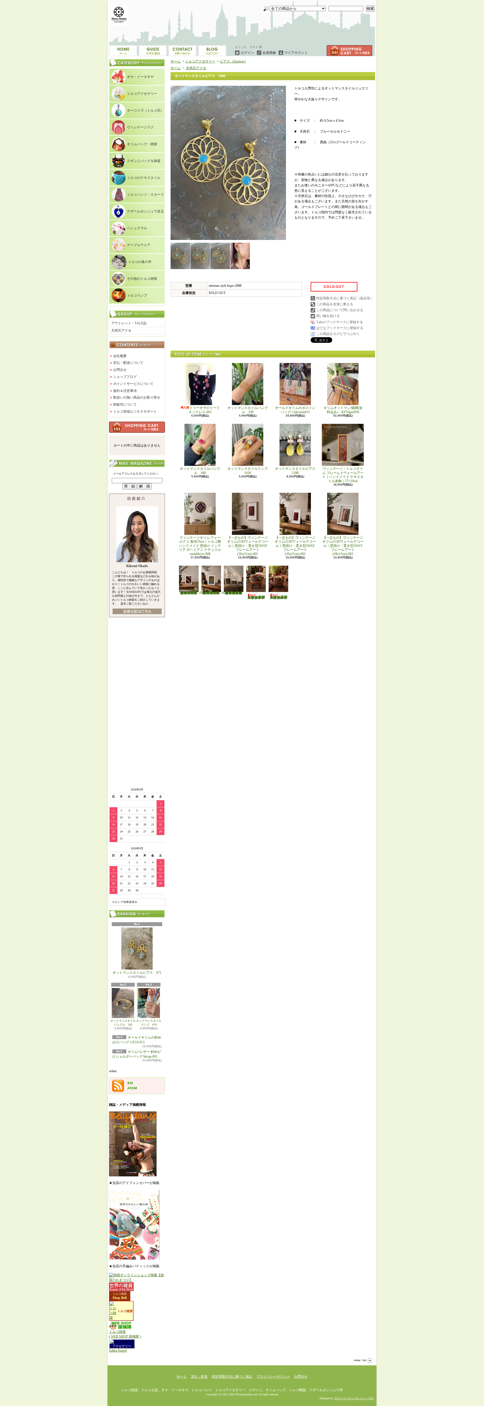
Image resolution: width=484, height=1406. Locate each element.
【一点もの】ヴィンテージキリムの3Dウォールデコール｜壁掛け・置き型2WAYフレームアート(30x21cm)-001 (247, 546)
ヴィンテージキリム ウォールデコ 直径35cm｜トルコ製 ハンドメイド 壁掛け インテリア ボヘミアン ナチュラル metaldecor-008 (201, 546)
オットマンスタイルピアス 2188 (295, 471)
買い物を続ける (328, 316)
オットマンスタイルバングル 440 (200, 471)
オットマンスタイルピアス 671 (137, 973)
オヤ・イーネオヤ (140, 77)
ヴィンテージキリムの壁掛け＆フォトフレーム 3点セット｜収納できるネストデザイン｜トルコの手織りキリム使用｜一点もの (233, 593)
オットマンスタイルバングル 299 (247, 410)
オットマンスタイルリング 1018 (249, 471)
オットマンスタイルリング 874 (148, 1022)
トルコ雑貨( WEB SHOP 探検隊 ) (125, 1334)
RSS (130, 1083)
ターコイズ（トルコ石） (145, 110)
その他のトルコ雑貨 (142, 279)
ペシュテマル (137, 228)
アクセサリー (122, 1346)
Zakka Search (118, 1350)
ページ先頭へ (363, 1360)
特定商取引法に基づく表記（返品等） (344, 298)
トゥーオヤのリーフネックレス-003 (204, 410)
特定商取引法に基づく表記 (232, 1377)
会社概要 (120, 356)
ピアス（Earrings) (233, 61)
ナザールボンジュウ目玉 (145, 211)
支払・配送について (153, 50)
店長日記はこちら (137, 611)
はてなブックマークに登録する (339, 328)
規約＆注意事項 (125, 391)
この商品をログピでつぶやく (338, 334)
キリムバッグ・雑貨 (142, 144)
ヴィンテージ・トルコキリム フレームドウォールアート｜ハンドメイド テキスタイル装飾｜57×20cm (343, 475)
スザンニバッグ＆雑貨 (143, 161)
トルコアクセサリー (142, 94)
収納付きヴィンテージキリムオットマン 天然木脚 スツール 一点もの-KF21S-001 (256, 597)
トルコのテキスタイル (143, 178)
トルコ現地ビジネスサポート (135, 411)
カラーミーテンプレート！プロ (354, 1398)
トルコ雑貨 (120, 1293)
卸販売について (125, 404)
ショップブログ (182, 50)
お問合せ (212, 50)
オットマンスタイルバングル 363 (123, 1022)
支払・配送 (199, 1377)
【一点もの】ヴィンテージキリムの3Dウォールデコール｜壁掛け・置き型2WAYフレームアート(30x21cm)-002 (295, 546)
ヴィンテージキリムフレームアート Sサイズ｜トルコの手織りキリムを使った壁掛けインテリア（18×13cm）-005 (214, 593)
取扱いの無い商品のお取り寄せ (136, 397)
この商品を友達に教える (334, 304)
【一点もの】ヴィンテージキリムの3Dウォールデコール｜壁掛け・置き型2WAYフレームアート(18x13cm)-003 (343, 546)
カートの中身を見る (137, 427)
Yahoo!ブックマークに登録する (339, 322)
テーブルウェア (138, 245)
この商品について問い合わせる (339, 310)
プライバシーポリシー (273, 1377)
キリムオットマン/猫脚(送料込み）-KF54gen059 (343, 410)
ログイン (247, 53)
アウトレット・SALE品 (128, 323)
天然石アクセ (121, 330)
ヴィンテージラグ (140, 127)
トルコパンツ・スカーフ (145, 194)
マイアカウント (296, 53)
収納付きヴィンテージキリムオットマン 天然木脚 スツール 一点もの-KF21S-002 (279, 597)
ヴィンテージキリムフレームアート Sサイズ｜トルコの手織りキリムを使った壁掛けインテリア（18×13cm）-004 (191, 593)
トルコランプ (137, 295)
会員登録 (269, 53)
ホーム (123, 50)
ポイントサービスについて (133, 384)
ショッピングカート (349, 50)
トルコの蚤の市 (140, 262)
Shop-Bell (119, 1298)
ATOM (132, 1088)
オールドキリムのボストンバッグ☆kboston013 (295, 410)
